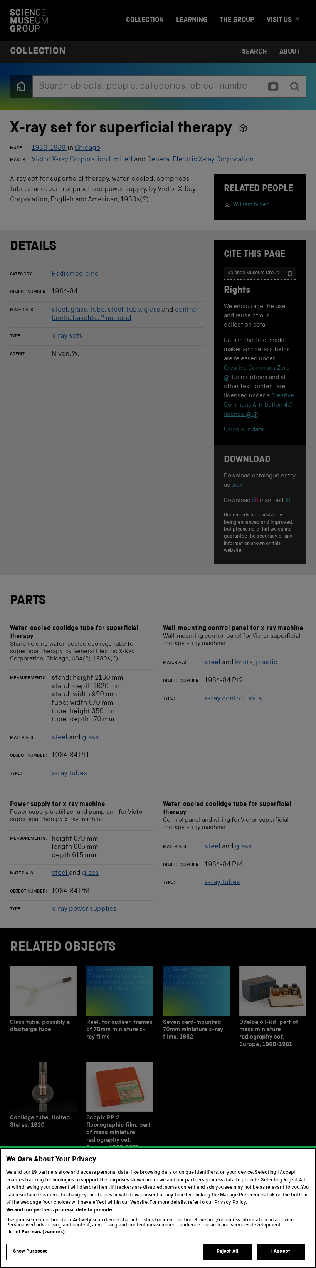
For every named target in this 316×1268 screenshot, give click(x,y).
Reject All (228, 1251)
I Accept (280, 1251)
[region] (158, 1208)
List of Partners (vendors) (35, 1232)
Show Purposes (30, 1251)
